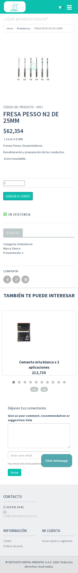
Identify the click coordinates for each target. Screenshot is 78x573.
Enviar (14, 472)
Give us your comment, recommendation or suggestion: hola (39, 418)
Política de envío (13, 546)
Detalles (13, 232)
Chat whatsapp (57, 460)
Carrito (7, 541)
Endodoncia (23, 28)
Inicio (10, 28)
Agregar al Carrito (18, 196)
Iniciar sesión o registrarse (57, 541)
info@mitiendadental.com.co (19, 516)
